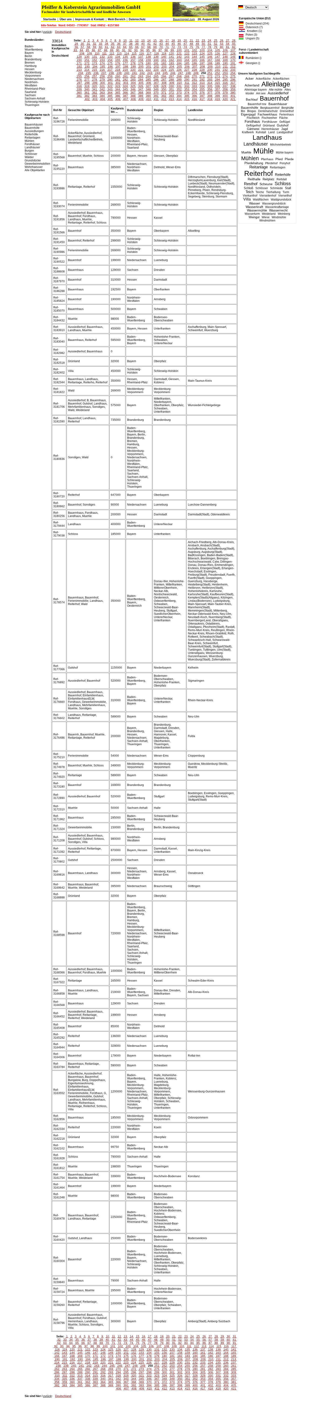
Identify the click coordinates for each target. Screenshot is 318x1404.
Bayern (29, 52)
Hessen (29, 69)
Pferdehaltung (253, 163)
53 (221, 43)
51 (209, 43)
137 (141, 56)
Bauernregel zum (184, 19)
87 (99, 50)
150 (79, 60)
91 (124, 50)
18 (173, 40)
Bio (243, 111)
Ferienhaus (286, 114)
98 (166, 50)
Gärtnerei (253, 129)
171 (79, 63)
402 (87, 99)
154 (110, 60)
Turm (286, 192)
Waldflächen (261, 199)
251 (210, 73)
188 (210, 63)
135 (125, 56)
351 (171, 89)
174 (102, 63)
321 (102, 86)
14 (149, 40)
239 (119, 73)
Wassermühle (257, 210)
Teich (250, 192)
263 (141, 76)
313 (202, 83)
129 (79, 56)
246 (173, 73)
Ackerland (252, 85)
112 (112, 53)
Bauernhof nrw (257, 104)
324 (125, 86)
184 (179, 63)
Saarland (30, 92)
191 (233, 63)
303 (125, 83)
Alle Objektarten (35, 170)
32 (94, 43)
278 (94, 79)
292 (202, 79)
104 (210, 50)
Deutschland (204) (256, 23)
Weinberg (284, 213)
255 (79, 76)
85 (87, 50)
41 (149, 43)
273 (217, 76)
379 (225, 92)
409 (141, 99)
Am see (261, 93)
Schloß (248, 188)
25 (215, 40)
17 (167, 40)
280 (110, 79)
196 (110, 66)
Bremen (30, 62)
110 (97, 53)
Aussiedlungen (34, 131)
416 (194, 99)
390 (148, 96)
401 (233, 96)
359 (233, 89)
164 (187, 60)
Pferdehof (271, 163)
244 (157, 73)
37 (124, 43)
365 (118, 92)
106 (225, 50)
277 (87, 79)
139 (156, 56)
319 (87, 86)
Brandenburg (33, 59)
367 (133, 92)
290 (187, 79)
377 (210, 92)
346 (133, 89)
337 (225, 86)
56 (76, 47)
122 (187, 53)
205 (179, 66)
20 (185, 40)
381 (79, 96)
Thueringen (32, 105)
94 (142, 50)
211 (225, 66)
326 (141, 86)
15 (155, 40)
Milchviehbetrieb (280, 144)
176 (118, 63)
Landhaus (267, 137)
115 (134, 53)
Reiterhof (258, 173)
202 (156, 66)
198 (125, 66)
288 (171, 79)
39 (137, 43)
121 (179, 53)
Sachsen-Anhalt (35, 98)
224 (164, 69)
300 (102, 83)
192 (79, 66)
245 (165, 73)
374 (187, 92)
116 (142, 53)
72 (173, 47)
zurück (47, 32)
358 (225, 89)
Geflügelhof (253, 125)
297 (79, 83)
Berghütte (287, 107)
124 (202, 53)
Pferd (279, 159)
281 (118, 79)
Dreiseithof (287, 111)
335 (210, 86)
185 (187, 63)
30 (82, 43)
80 (221, 47)
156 (125, 60)
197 (118, 66)
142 (179, 56)
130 (87, 56)
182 (164, 63)
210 (218, 66)
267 (171, 76)
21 (191, 40)
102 (194, 50)
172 (87, 63)
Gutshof (282, 125)
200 (141, 66)
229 (202, 69)
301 (110, 83)
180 (148, 63)
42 (155, 43)
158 (141, 60)
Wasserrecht (278, 210)
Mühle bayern (284, 152)
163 (179, 60)
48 (191, 43)
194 (95, 66)
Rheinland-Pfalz (35, 88)
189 (217, 63)
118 (156, 53)
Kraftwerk (248, 132)
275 (233, 76)
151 (87, 60)
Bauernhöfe (249, 107)
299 (95, 83)
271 (202, 76)
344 (118, 89)
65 (131, 47)
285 (148, 79)
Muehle (246, 152)
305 (141, 83)
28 (233, 40)
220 (133, 69)
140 (164, 56)
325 (133, 86)
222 (148, 69)
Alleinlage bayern (255, 89)
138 (148, 56)
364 (110, 92)
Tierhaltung (273, 192)
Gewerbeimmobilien (37, 163)
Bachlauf (252, 99)
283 (133, 79)
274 (225, 76)
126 (217, 53)
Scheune (266, 184)
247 (180, 73)
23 (203, 40)
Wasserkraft (254, 207)
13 (143, 40)
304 (133, 83)
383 (94, 96)
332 (187, 86)
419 (217, 99)
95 (148, 50)
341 (94, 89)
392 (164, 96)
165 (194, 60)
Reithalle (254, 179)
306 (148, 83)
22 (197, 40)
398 (210, 96)
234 (81, 73)
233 (233, 69)
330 (171, 86)
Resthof (250, 183)
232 (225, 69)
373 (179, 92)
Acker (249, 78)
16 (161, 40)
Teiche (260, 192)
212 (233, 66)
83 (75, 50)
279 (102, 79)
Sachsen (30, 95)
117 (149, 53)
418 (210, 99)
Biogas (251, 111)
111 (104, 53)
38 (131, 43)
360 (79, 92)
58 (88, 47)
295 (225, 79)
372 (171, 92)
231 (217, 69)
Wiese (266, 217)
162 (171, 60)
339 (79, 89)
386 (118, 96)
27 (227, 40)
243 (150, 73)
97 (160, 50)
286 (156, 79)
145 (202, 56)
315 (217, 83)
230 (210, 69)
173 (94, 63)
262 (133, 76)
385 (110, 96)
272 (210, 76)
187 (202, 63)
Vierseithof (285, 195)
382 (87, 96)
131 (94, 56)
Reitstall (282, 179)
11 (131, 40)
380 (233, 92)
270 (194, 76)
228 (194, 69)
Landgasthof (285, 132)
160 (156, 60)
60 (100, 47)
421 (233, 99)
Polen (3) (250, 34)
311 (187, 83)
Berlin (28, 56)
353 (187, 89)
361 (87, 92)
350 (164, 89)
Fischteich (253, 117)
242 (142, 73)
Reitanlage (258, 167)
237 (104, 73)
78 (209, 47)
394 (179, 96)
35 (112, 43)
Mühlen (250, 158)
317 (233, 83)
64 (124, 47)
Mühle (263, 151)
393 (171, 96)
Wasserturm (252, 213)
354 (194, 89)
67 (143, 47)
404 (102, 99)
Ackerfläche (263, 78)
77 (203, 47)
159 (148, 60)
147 (217, 56)
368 (141, 92)
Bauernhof (274, 98)
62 (112, 47)
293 (210, 79)
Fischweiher (269, 117)
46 (179, 43)
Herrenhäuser (270, 129)
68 (149, 47)
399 (217, 96)
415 (187, 99)
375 (194, 92)
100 (179, 50)
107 (233, 50)
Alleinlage (275, 84)
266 (164, 76)
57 (82, 47)
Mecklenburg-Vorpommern (33, 74)
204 (172, 66)
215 (94, 69)
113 (119, 53)
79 (215, 47)
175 (110, 63)
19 (179, 40)
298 (87, 83)
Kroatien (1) (253, 31)
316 (225, 83)
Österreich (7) (253, 27)
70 (161, 47)
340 (87, 89)
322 (110, 86)
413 (171, 99)
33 (100, 43)
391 (156, 96)
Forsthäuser (269, 121)
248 (188, 73)
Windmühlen (267, 220)
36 (118, 43)
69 (155, 47)
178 (133, 63)
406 (118, 99)
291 (194, 79)
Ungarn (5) (251, 38)
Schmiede (276, 188)
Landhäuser (256, 143)
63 (118, 47)
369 (148, 92)
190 (225, 63)
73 (179, 47)
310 (179, 83)
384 (102, 96)
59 (94, 47)
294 (217, 79)
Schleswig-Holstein (37, 101)
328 (156, 86)
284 (141, 79)
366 (125, 92)
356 (210, 89)
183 (171, 63)
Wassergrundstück (274, 203)
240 (127, 73)
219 (125, 69)
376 (202, 92)
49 (197, 43)
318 (79, 86)
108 (82, 53)
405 (110, 99)
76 (197, 47)
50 (203, 43)
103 (202, 50)
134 (118, 56)
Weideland (269, 213)
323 (118, 86)
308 (164, 83)
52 (215, 43)
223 (156, 69)
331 (179, 86)
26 (221, 40)
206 (187, 66)
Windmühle (279, 217)
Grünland (269, 125)
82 (233, 47)
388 (133, 96)
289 (179, 79)
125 (210, 53)
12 (137, 40)
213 (79, 69)
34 (106, 43)
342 (102, 89)
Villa (247, 199)
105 (217, 50)
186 (194, 63)
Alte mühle (275, 89)
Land (271, 132)
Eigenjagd (248, 114)
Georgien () (252, 63)
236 (96, 73)
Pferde (289, 159)
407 (125, 99)
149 (233, 56)
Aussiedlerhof (278, 93)
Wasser (254, 203)
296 (233, 79)
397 (202, 96)
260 (118, 76)
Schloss (283, 183)
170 (233, 60)
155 (118, 60)
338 (233, 86)
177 (125, 63)
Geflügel (284, 121)
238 (111, 73)
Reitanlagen (277, 167)
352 (179, 89)
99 (172, 50)
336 (217, 86)
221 (141, 69)
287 (164, 79)
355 (202, 89)
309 (172, 83)
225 (171, 69)
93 (136, 50)
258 (102, 76)
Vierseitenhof (267, 195)
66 (137, 47)
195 (102, 66)
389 (141, 96)
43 (161, 43)
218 (118, 69)
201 (148, 66)
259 (110, 76)
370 (156, 92)
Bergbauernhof (269, 107)
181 (156, 63)
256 (87, 76)
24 (209, 40)
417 (202, 99)
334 (202, 86)
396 (194, 96)
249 (196, 73)
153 (102, 60)
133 (110, 56)
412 (164, 99)
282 (125, 79)
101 (187, 50)
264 (148, 76)
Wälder (29, 157)
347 (141, 89)
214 (87, 69)
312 (194, 83)
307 (156, 83)
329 (164, 86)
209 (210, 66)
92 (130, 50)
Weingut (254, 217)
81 (227, 47)
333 (194, 86)
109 (89, 53)
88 (105, 50)
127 (225, 53)
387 (125, 96)
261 (125, 76)
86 (93, 50)
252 (217, 73)
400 (225, 96)
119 (164, 53)
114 (127, 53)
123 (194, 53)
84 (81, 50)
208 (202, 66)
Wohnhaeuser (34, 167)
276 (79, 79)
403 (95, 99)
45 (173, 43)
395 (187, 96)
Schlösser (261, 188)
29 (76, 43)
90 (117, 50)
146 (210, 56)
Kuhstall (261, 132)
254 (233, 73)
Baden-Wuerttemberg (34, 48)
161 (164, 60)
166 (202, 60)
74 (185, 47)
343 (110, 89)
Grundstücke (33, 160)
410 (148, 99)
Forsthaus (252, 121)
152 (94, 60)
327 (148, 86)
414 (179, 99)
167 (210, 60)
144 (194, 56)
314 (210, 83)
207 (195, 66)
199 (133, 66)
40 (143, 43)
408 (133, 99)
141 (171, 56)
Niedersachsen (34, 79)
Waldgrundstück (281, 199)
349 (156, 89)
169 (225, 60)
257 (94, 76)
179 (141, 63)
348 (148, 89)
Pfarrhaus (267, 159)
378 (217, 92)
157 (133, 60)
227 (187, 69)
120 (171, 53)
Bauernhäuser (277, 104)
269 (187, 76)
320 (94, 86)
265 (156, 76)
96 (154, 50)
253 (225, 73)
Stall (288, 188)
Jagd (284, 129)
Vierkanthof (250, 195)
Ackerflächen (281, 78)
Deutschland (63, 32)
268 (179, 76)
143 (187, 56)
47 (185, 43)
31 (88, 43)
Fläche (283, 117)
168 (217, 60)
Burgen (29, 150)
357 (217, 89)
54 (227, 43)
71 (167, 47)
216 (102, 69)
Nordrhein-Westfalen (31, 84)
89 (111, 50)
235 (88, 73)
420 (225, 99)
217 (110, 69)
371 (164, 92)
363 (102, 92)
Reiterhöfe (283, 175)
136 (133, 56)
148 (225, 56)
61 (106, 47)
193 (87, 66)
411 (156, 99)
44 (167, 43)
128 (233, 53)
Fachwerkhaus (267, 114)
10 (125, 40)
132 (102, 56)
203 (164, 66)
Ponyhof (285, 163)
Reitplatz (268, 179)
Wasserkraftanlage (277, 207)
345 (125, 89)
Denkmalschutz (268, 111)
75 (191, 47)
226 (179, 69)
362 (94, 92)
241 (134, 73)
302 (118, 83)
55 (233, 43)
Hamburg (31, 66)
